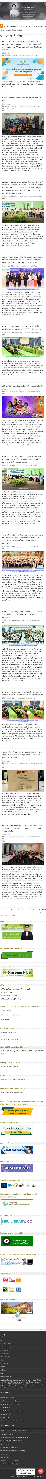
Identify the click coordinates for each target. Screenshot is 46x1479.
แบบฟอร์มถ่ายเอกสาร (7, 1036)
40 (2, 915)
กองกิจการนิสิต (4, 1417)
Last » (14, 915)
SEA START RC (4, 1444)
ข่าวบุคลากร (29, 197)
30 (40, 912)
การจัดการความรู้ (5, 1357)
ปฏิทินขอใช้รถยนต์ (6, 992)
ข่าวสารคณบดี (29, 266)
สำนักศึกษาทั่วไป (5, 1407)
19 (22, 909)
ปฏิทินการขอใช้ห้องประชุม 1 (9, 995)
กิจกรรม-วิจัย (24, 106)
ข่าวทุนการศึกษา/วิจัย (19, 56)
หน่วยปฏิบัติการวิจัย (6, 1377)
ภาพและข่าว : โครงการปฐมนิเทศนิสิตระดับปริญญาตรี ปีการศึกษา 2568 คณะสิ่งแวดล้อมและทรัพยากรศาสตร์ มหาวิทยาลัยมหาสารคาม (22, 614)
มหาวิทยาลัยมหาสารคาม (7, 1397)
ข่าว (12, 56)
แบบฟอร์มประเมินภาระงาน (8, 1032)
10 (11, 909)
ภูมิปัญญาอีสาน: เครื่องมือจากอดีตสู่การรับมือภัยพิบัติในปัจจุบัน (22, 386)
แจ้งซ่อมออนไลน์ (5, 1019)
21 (29, 909)
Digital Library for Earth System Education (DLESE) (15, 1431)
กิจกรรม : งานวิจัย (16, 106)
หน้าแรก (2, 1340)
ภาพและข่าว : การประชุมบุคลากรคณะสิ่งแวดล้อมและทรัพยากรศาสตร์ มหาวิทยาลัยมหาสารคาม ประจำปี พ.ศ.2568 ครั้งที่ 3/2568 (22, 693)
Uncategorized (7, 56)
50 (6, 915)
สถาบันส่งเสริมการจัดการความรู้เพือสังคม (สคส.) (14, 1437)
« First (3, 909)
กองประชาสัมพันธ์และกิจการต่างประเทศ (11, 1411)
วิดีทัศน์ (2, 1367)
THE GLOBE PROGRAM (7, 1434)
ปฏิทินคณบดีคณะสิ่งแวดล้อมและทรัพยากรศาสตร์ (15, 989)
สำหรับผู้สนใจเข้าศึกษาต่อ (7, 1347)
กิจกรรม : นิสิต (25, 547)
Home (2, 30)
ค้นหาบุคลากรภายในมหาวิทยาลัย (9, 1404)
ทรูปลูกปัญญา (4, 1454)
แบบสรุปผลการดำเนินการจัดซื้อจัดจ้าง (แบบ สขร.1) (15, 1079)
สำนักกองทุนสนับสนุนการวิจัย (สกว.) (11, 1440)
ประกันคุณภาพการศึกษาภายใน (10, 1066)
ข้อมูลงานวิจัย (32, 106)
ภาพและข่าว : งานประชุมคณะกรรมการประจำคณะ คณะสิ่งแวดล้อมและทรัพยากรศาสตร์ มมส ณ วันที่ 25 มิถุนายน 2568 (21, 328)
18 (18, 909)
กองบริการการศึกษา (6, 1414)
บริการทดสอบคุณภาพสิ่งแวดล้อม (11, 1015)
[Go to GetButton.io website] (40, 1477)
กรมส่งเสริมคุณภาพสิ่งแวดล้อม (9, 1447)
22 (33, 909)
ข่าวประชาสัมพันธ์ (29, 56)
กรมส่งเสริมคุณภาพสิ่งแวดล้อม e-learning (12, 1450)
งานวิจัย (12, 108)
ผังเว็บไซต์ (3, 1370)
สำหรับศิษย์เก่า (4, 1353)
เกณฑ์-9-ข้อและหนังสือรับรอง (9, 1039)
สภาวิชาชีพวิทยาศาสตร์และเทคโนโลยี (10, 1460)
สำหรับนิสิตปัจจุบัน (5, 1343)
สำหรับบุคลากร (4, 1350)
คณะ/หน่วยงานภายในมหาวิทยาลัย (10, 1401)
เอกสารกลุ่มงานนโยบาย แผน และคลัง (12, 1092)
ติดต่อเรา (3, 1373)
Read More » (7, 90)
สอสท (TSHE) (4, 1457)
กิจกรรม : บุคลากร (18, 197)
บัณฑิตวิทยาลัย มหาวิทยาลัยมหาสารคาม (12, 1421)
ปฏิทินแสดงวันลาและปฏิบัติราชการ (11, 999)
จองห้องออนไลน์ (6, 1010)
